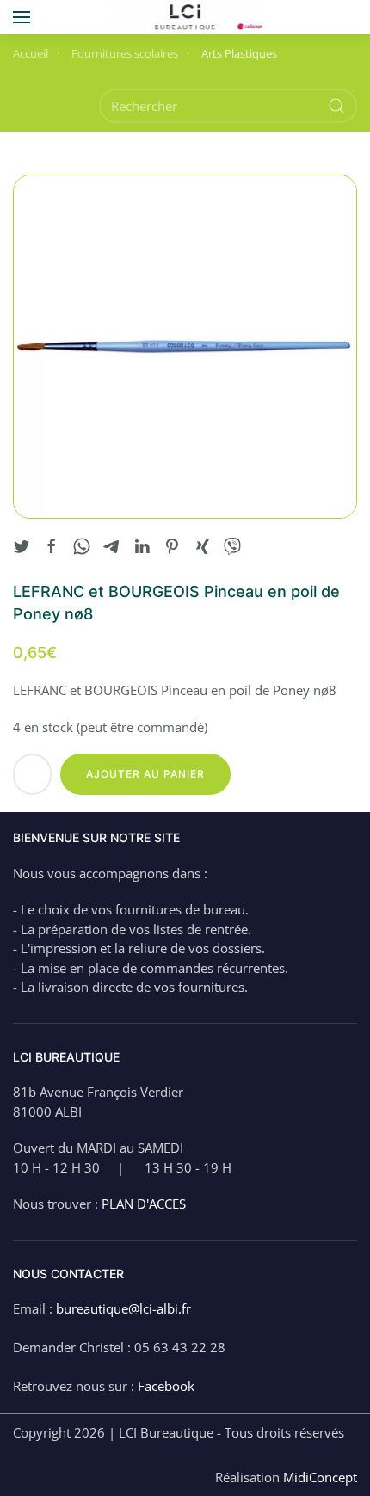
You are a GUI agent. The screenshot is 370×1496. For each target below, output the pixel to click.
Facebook (166, 1385)
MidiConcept (320, 1477)
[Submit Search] (336, 106)
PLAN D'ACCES (144, 1203)
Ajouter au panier (145, 773)
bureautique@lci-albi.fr (123, 1308)
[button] (21, 17)
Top (355, 1481)
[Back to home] (185, 17)
